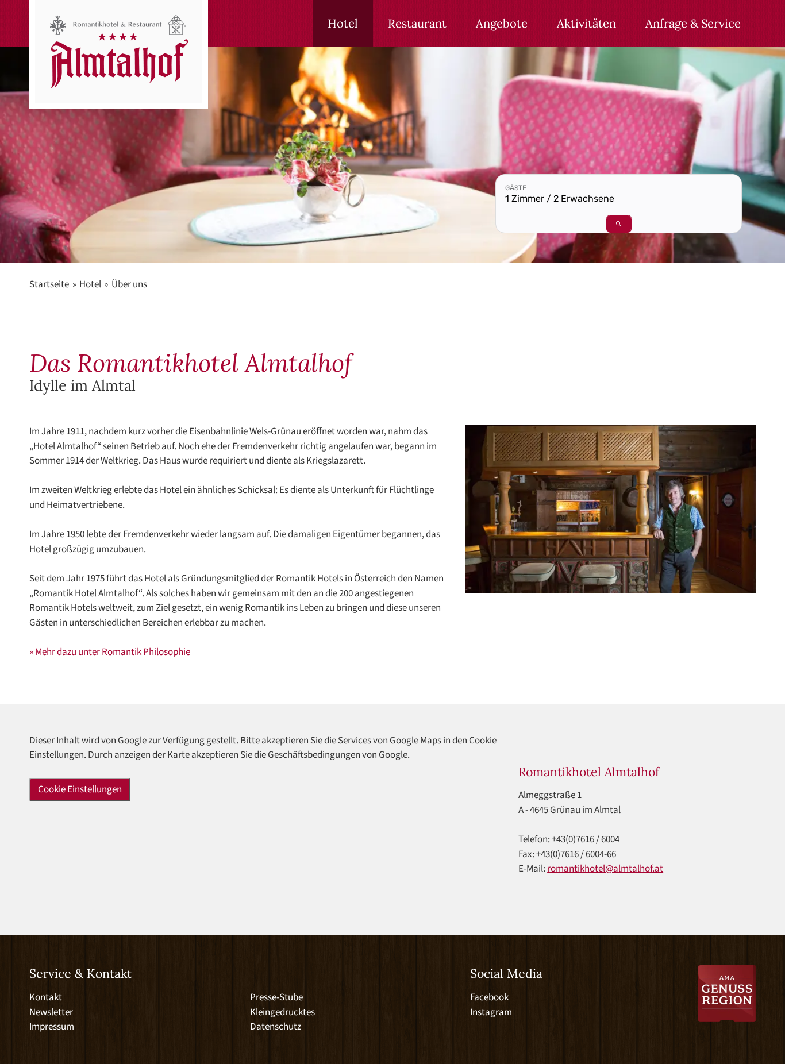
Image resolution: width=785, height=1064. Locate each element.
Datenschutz (275, 1027)
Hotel (343, 23)
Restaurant (417, 23)
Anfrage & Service (693, 23)
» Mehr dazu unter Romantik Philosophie (109, 652)
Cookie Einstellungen (80, 789)
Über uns (129, 284)
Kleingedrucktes (282, 1012)
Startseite (49, 284)
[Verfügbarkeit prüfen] (619, 224)
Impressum (51, 1027)
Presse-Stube (276, 997)
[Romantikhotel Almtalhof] (118, 54)
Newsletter (51, 1012)
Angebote (502, 23)
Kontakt (45, 997)
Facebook (489, 997)
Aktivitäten (586, 23)
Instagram (491, 1012)
